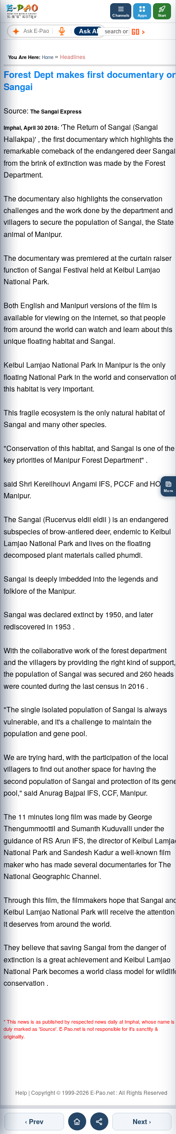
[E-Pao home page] (77, 1121)
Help (21, 1092)
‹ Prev (34, 1121)
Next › (142, 1121)
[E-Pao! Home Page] (22, 11)
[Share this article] (99, 1121)
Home (47, 57)
